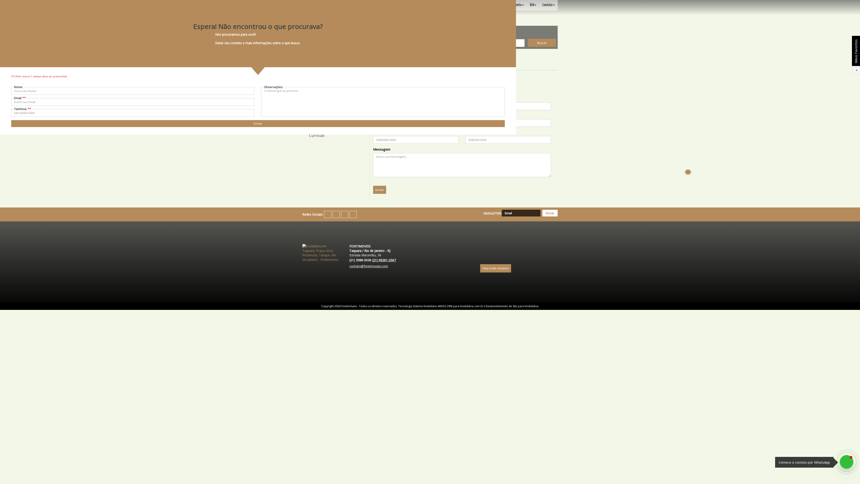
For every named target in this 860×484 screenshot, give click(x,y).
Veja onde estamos (495, 268)
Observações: (273, 87)
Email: (20, 98)
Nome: (18, 87)
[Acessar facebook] (327, 214)
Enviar (379, 190)
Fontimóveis (349, 306)
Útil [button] (532, 5)
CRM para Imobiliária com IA (465, 306)
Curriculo (317, 135)
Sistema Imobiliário (425, 306)
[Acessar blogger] (353, 214)
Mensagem (381, 149)
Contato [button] (547, 5)
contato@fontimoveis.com (368, 266)
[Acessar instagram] (344, 214)
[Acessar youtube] (336, 214)
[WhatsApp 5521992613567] (846, 462)
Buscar (542, 43)
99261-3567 (384, 260)
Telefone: (22, 109)
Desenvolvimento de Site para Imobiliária (512, 306)
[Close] (688, 172)
